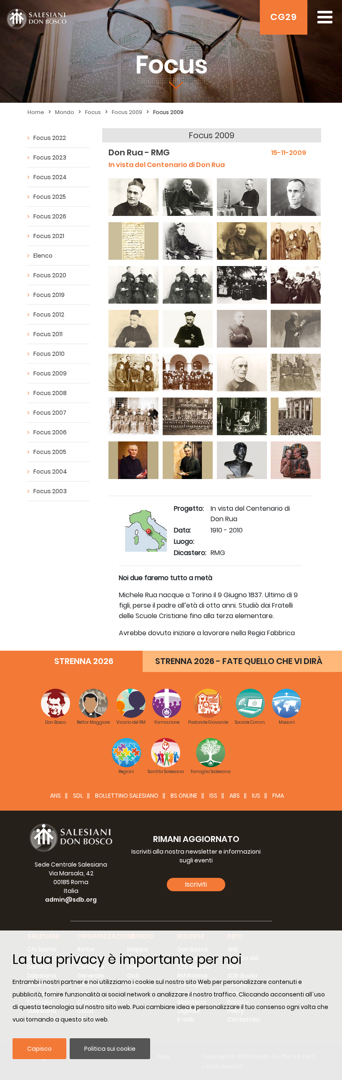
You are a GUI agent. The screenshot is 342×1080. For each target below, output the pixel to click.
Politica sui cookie (110, 1049)
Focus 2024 (50, 177)
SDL (78, 795)
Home (36, 112)
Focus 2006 (50, 432)
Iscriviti (196, 884)
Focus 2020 (49, 275)
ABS (234, 795)
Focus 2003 (50, 491)
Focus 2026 (49, 216)
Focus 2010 (49, 354)
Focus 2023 (49, 157)
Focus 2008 (50, 393)
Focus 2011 (48, 334)
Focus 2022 (49, 138)
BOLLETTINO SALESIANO (126, 795)
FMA (278, 795)
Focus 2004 (50, 471)
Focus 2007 (49, 412)
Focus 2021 (48, 236)
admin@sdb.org (71, 899)
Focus (93, 112)
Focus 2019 (49, 295)
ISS (213, 795)
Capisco (39, 1049)
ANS (55, 795)
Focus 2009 (127, 112)
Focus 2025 (49, 197)
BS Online (184, 795)
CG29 (283, 16)
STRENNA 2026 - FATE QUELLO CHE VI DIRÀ (238, 661)
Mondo (64, 112)
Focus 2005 (49, 452)
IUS (256, 795)
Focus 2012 (48, 314)
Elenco (43, 255)
